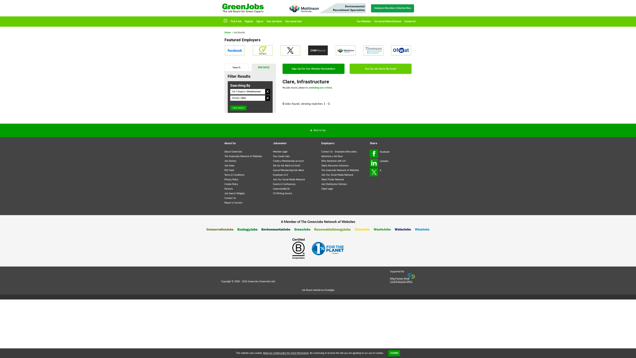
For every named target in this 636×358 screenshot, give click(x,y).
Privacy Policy (231, 180)
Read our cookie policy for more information (286, 353)
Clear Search (238, 108)
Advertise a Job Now (332, 156)
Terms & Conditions (234, 175)
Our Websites (364, 21)
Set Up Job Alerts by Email (286, 166)
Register (249, 21)
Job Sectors (230, 161)
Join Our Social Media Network (289, 180)
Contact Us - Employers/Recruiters (339, 152)
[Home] (252, 8)
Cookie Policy (231, 184)
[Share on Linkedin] (374, 163)
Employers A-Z (280, 175)
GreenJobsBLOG (281, 189)
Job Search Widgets (234, 193)
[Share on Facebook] (374, 153)
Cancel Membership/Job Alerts (288, 170)
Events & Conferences (284, 184)
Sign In (259, 21)
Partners (228, 189)
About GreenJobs (233, 152)
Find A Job (236, 21)
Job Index (229, 166)
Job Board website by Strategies (318, 290)
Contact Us (410, 21)
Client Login (327, 189)
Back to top (320, 130)
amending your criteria (320, 88)
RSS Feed (229, 170)
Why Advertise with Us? (333, 161)
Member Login (280, 152)
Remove (267, 91)
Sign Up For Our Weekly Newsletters (313, 68)
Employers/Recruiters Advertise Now (392, 8)
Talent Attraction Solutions (335, 166)
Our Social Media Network (387, 21)
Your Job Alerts (274, 21)
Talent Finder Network (332, 180)
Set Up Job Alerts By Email (380, 68)
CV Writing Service (282, 193)
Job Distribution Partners (334, 184)
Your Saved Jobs (293, 21)
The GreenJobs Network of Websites (243, 156)
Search (236, 67)
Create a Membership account (288, 161)
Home (225, 20)
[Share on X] (374, 172)
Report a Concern (233, 203)
